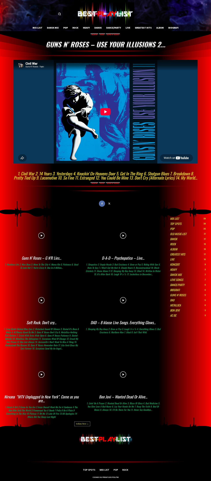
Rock (102, 34)
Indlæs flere (81, 423)
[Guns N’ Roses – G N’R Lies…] (41, 235)
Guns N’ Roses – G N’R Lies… (41, 258)
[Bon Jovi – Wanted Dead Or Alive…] (123, 374)
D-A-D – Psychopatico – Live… (123, 258)
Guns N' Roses (113, 34)
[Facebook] (102, 204)
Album (94, 34)
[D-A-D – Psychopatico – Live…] (123, 235)
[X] (109, 204)
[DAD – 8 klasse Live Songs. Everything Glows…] (123, 300)
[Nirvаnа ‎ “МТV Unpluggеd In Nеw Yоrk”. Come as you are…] (41, 374)
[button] (59, 14)
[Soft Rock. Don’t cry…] (41, 300)
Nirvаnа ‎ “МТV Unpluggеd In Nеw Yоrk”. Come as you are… (41, 398)
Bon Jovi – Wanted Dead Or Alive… (123, 396)
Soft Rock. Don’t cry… (41, 322)
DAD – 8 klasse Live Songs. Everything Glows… (123, 322)
